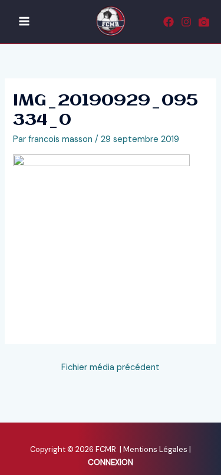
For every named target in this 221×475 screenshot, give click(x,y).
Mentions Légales (156, 449)
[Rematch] (204, 22)
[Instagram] (186, 22)
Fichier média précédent (110, 367)
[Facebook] (168, 22)
